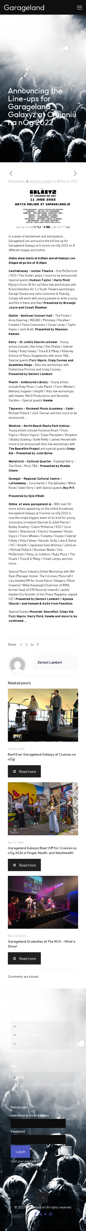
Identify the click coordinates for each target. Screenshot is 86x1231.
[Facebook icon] (35, 1214)
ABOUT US (25, 1026)
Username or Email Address (30, 1115)
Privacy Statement (31, 1035)
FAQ (21, 1077)
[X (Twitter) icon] (40, 1214)
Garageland (24, 7)
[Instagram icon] (50, 1214)
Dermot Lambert (40, 181)
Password (18, 1131)
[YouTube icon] (45, 1214)
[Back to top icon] (43, 1198)
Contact (24, 1043)
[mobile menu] (79, 7)
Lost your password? (25, 1161)
